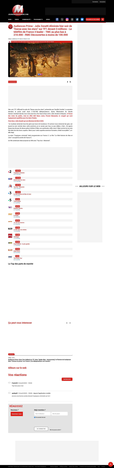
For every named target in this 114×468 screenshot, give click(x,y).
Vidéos (17, 19)
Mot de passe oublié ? (55, 430)
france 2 (21, 39)
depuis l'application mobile (41, 393)
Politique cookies (63, 466)
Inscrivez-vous (17, 414)
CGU (99, 466)
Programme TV (38, 19)
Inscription (102, 2)
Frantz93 (15, 383)
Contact (103, 466)
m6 (29, 39)
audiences (14, 39)
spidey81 (15, 393)
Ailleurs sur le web (89, 186)
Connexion (95, 2)
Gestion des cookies (73, 466)
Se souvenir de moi (40, 417)
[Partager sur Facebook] (68, 82)
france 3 (26, 39)
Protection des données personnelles (88, 466)
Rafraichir (67, 379)
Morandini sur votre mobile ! (93, 19)
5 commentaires (12, 82)
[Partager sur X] (70, 82)
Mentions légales (54, 466)
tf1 (18, 39)
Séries (48, 19)
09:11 (13, 357)
